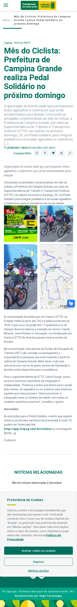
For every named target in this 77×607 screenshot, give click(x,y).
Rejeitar (38, 562)
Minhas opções (38, 571)
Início (6, 20)
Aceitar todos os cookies (38, 551)
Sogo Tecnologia (50, 595)
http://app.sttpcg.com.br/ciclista (27, 429)
